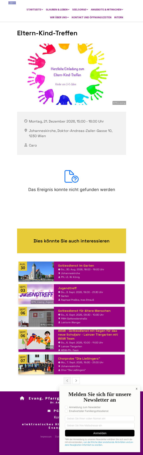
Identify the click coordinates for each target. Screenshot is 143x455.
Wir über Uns (58, 17)
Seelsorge (79, 9)
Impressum (46, 436)
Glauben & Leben (56, 9)
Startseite (34, 9)
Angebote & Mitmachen (106, 9)
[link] (34, 10)
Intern (118, 17)
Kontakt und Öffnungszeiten (91, 17)
